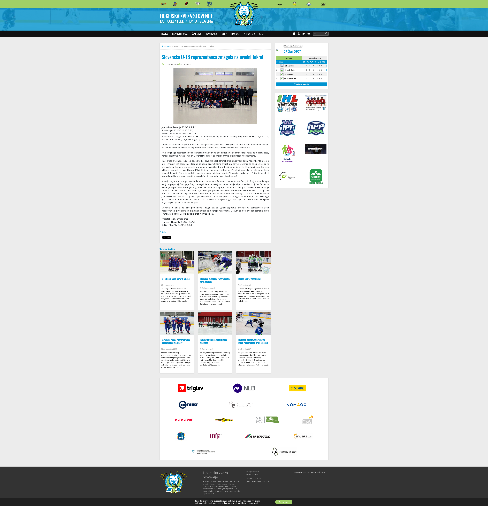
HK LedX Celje (289, 70)
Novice (164, 33)
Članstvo (196, 33)
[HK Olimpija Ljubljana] (280, 3)
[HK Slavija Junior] (294, 3)
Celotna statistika (302, 84)
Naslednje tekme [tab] (314, 58)
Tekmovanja (211, 33)
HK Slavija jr (288, 74)
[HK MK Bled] (174, 3)
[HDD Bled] (163, 3)
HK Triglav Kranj (290, 78)
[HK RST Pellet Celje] (209, 4)
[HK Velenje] (323, 3)
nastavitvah (253, 503)
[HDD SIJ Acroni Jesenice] (186, 3)
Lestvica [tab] (289, 58)
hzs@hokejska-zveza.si (260, 481)
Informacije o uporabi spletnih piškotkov (309, 472)
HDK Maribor (289, 66)
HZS (261, 33)
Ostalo (163, 232)
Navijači (235, 33)
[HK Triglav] (308, 3)
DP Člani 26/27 (292, 51)
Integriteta (249, 33)
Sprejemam (283, 502)
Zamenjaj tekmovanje (294, 46)
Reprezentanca (179, 33)
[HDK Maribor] (197, 3)
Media (224, 33)
